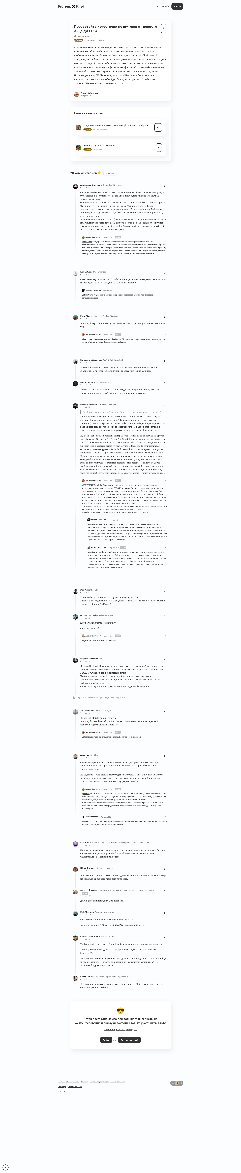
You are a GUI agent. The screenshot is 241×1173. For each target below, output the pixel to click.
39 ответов (97, 148)
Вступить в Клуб (129, 1037)
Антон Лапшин (87, 381)
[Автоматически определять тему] (177, 1080)
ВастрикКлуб (71, 6)
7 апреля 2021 (113, 546)
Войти (178, 6)
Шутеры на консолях (104, 144)
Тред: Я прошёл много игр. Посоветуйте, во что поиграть (114, 124)
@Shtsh (85, 792)
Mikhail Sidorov (92, 815)
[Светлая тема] (173, 1080)
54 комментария (99, 128)
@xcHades (87, 240)
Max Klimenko (87, 588)
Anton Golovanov (93, 235)
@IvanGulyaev (88, 293)
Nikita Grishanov (88, 866)
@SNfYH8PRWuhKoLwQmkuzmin (97, 483)
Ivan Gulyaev (86, 270)
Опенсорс (62, 1083)
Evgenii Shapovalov (89, 657)
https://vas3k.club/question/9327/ (98, 621)
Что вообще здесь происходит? (120, 1027)
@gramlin (87, 639)
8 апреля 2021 (85, 978)
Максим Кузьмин (93, 289)
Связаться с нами (117, 1078)
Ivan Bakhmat (87, 841)
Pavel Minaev (86, 314)
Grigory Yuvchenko (89, 614)
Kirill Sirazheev (87, 911)
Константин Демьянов (91, 358)
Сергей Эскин (87, 975)
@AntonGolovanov (96, 523)
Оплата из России (75, 1083)
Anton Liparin (87, 753)
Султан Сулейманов (90, 935)
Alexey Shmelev (88, 709)
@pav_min (87, 337)
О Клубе (61, 1078)
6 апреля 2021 (85, 186)
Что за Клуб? (163, 6)
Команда (84, 1078)
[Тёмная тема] (181, 1080)
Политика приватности (99, 1078)
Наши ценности (72, 1078)
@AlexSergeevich (90, 735)
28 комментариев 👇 (86, 171)
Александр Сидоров (90, 183)
